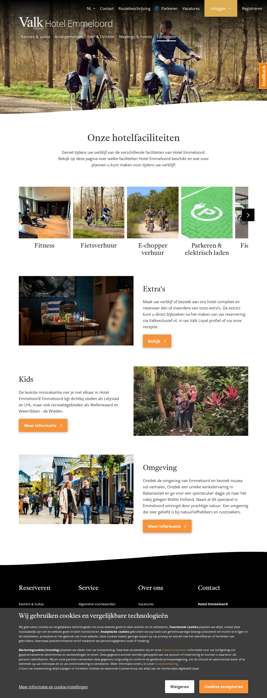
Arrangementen (69, 36)
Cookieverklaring (166, 664)
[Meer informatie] (191, 401)
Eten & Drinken (100, 36)
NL (89, 8)
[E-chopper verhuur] (153, 236)
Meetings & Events (135, 36)
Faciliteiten (166, 36)
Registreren (252, 8)
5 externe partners (174, 650)
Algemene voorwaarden (97, 604)
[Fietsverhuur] (99, 236)
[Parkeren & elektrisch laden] (207, 236)
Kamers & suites (35, 36)
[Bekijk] (76, 312)
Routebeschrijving (134, 8)
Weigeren (179, 686)
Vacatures (191, 8)
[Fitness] (44, 236)
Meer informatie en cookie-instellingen (53, 686)
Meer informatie (41, 425)
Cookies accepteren (223, 686)
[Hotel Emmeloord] (65, 27)
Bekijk (154, 341)
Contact (107, 8)
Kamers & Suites (31, 604)
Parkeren (169, 8)
